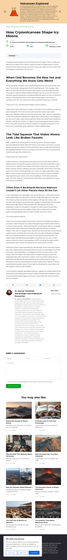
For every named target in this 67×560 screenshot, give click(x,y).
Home (7, 26)
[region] (22, 546)
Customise (11, 553)
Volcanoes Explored (34, 3)
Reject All (23, 553)
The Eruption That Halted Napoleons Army (44, 521)
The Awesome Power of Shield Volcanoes (47, 488)
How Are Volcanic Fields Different (18, 487)
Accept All (34, 553)
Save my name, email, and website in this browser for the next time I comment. (30, 381)
